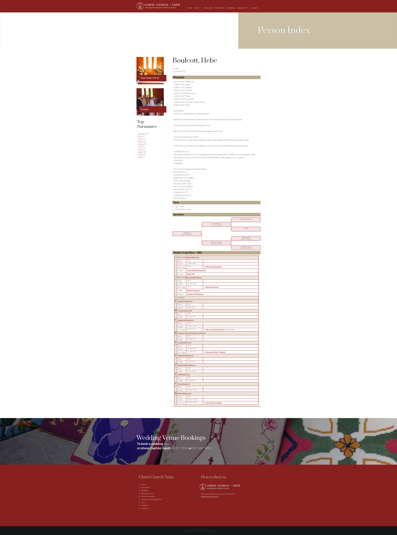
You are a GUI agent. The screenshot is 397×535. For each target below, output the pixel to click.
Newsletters (220, 8)
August (140, 152)
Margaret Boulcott (186, 320)
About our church (147, 493)
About (196, 8)
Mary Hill (190, 274)
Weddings (231, 8)
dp (209, 530)
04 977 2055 (179, 448)
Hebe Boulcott (184, 375)
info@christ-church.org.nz (210, 496)
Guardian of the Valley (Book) (151, 499)
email (167, 444)
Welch (140, 141)
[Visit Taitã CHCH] (150, 84)
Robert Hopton (193, 291)
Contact (254, 8)
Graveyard (208, 8)
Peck (140, 136)
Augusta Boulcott (185, 301)
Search (260, 8)
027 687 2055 (201, 448)
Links (143, 502)
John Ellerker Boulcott (196, 270)
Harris (140, 139)
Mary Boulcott (184, 384)
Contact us (145, 508)
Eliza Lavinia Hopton (193, 278)
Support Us (241, 8)
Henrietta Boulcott (186, 356)
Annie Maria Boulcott (186, 365)
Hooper (141, 144)
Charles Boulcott (185, 311)
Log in (212, 530)
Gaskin (140, 154)
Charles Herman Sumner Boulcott (191, 333)
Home (189, 8)
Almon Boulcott (192, 257)
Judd (139, 157)
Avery (140, 149)
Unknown (141, 133)
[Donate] (150, 115)
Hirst (140, 147)
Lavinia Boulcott (184, 343)
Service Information (148, 496)
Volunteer (144, 505)
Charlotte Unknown (195, 294)
